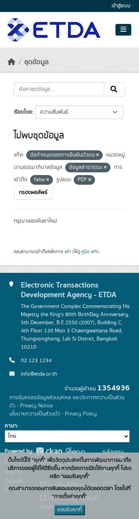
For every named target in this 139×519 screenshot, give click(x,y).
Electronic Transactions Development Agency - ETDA (69, 290)
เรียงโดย (23, 112)
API (67, 251)
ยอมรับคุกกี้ (69, 510)
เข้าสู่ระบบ (121, 6)
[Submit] (114, 89)
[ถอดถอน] (97, 155)
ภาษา (11, 426)
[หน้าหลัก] (11, 62)
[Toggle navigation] (123, 30)
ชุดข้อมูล (36, 62)
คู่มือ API (89, 251)
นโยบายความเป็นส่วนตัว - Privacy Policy (53, 414)
